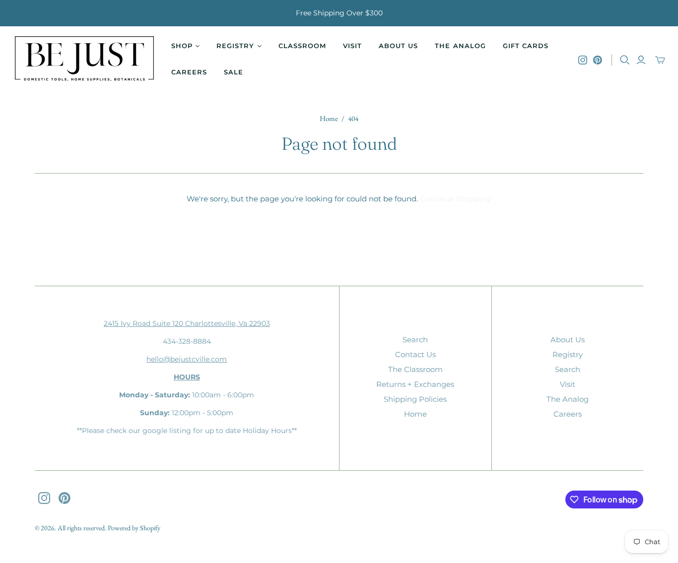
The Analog (460, 46)
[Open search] (625, 60)
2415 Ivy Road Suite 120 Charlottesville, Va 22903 (187, 323)
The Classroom (415, 369)
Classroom (302, 46)
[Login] (641, 60)
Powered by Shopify (134, 527)
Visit (352, 46)
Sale (233, 72)
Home (329, 118)
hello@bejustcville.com (186, 359)
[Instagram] (582, 60)
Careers (189, 72)
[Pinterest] (597, 60)
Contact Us (415, 354)
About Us (398, 46)
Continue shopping (455, 198)
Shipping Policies (415, 399)
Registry (567, 354)
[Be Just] (84, 59)
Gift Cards (525, 46)
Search (415, 339)
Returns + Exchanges (415, 384)
